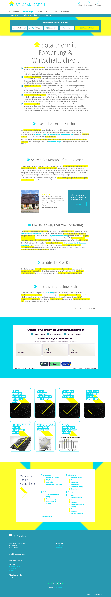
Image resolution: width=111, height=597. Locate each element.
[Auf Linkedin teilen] (15, 577)
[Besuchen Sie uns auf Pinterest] (61, 583)
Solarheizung (50, 293)
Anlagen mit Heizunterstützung (58, 236)
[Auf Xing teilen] (18, 577)
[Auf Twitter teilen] (13, 577)
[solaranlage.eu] (27, 3)
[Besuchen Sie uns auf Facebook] (53, 583)
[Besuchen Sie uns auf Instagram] (49, 583)
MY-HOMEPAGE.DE (58, 587)
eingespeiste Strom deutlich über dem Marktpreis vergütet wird (54, 134)
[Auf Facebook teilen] (10, 577)
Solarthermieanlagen (54, 142)
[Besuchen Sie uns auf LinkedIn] (57, 583)
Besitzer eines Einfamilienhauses (31, 234)
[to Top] (107, 595)
